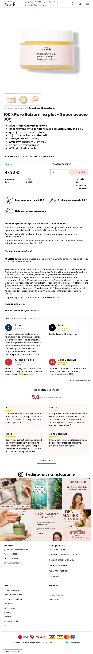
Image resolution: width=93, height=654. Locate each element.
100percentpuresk (14, 563)
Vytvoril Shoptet (74, 642)
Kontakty (7, 617)
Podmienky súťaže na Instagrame (63, 555)
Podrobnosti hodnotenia (42, 108)
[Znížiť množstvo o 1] (53, 172)
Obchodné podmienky (58, 565)
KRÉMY (28, 179)
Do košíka (80, 172)
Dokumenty (54, 576)
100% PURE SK (12, 558)
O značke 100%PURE (12, 590)
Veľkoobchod (9, 608)
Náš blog (7, 612)
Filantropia (8, 603)
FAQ (5, 625)
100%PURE (66, 164)
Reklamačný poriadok (58, 571)
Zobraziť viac (46, 460)
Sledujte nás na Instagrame (50, 474)
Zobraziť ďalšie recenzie (78, 380)
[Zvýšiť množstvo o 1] (65, 172)
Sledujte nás (54, 599)
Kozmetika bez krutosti (13, 595)
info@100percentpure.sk (17, 550)
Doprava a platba (57, 549)
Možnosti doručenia (44, 156)
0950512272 (12, 554)
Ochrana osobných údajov (61, 560)
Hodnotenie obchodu (46, 389)
